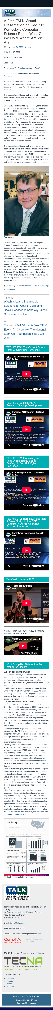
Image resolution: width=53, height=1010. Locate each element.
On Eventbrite (20, 68)
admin (29, 47)
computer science (24, 285)
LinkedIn (9, 981)
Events (9, 285)
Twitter (9, 983)
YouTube (10, 986)
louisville (35, 285)
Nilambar (33, 1003)
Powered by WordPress (26, 1000)
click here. (29, 877)
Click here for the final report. (16, 814)
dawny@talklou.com (18, 923)
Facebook (10, 978)
